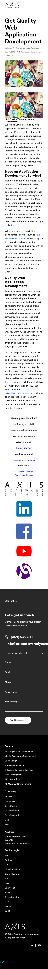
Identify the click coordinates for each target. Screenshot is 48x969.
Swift (7, 911)
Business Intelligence (14, 765)
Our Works (10, 801)
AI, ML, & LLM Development (18, 784)
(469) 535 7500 (23, 637)
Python (8, 906)
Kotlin (7, 892)
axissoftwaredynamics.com (19, 393)
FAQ (7, 824)
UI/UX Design (11, 761)
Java (7, 883)
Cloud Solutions (12, 869)
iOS (6, 879)
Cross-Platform (12, 874)
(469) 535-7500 (24, 448)
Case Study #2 (12, 811)
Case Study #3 (12, 815)
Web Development (13, 775)
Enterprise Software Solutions (19, 770)
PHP (7, 902)
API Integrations (12, 779)
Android (9, 860)
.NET (7, 856)
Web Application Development (19, 752)
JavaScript (10, 888)
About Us (9, 797)
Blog (7, 820)
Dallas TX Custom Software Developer (23, 48)
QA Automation (12, 897)
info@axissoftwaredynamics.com (24, 460)
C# (6, 865)
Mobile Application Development (20, 756)
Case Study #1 (11, 806)
